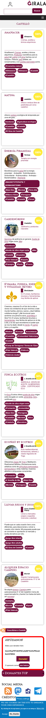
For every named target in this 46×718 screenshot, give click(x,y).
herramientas (9, 320)
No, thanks (14, 714)
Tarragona (26, 194)
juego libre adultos (14, 543)
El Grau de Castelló (14, 131)
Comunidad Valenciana (28, 336)
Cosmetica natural (14, 66)
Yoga (24, 462)
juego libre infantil (13, 538)
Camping (23, 589)
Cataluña (10, 422)
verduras (10, 121)
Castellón (10, 75)
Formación (11, 408)
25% (38, 285)
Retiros (9, 331)
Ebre (31, 417)
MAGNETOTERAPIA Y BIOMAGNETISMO (15, 184)
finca (9, 394)
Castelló (34, 70)
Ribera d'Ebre (12, 194)
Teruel (31, 199)
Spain (20, 264)
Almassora (11, 70)
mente (27, 325)
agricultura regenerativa (28, 466)
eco (14, 399)
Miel (20, 241)
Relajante (21, 177)
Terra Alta (33, 190)
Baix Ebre (10, 190)
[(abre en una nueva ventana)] (18, 691)
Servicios (8, 239)
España (25, 259)
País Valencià (12, 259)
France (30, 264)
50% (38, 220)
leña (35, 397)
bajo (20, 59)
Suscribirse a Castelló (16, 630)
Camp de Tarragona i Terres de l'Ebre (22, 345)
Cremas (18, 52)
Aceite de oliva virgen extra (17, 250)
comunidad (24, 408)
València (25, 350)
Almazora (23, 70)
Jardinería (10, 245)
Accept (4, 714)
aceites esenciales (27, 61)
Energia (19, 331)
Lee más (30, 84)
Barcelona (22, 422)
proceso (10, 596)
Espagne (10, 264)
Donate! (23, 658)
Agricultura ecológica (27, 121)
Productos (18, 54)
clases (16, 462)
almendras (28, 397)
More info (40, 708)
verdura (14, 115)
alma (23, 57)
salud (6, 57)
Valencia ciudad (13, 355)
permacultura (9, 468)
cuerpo (15, 57)
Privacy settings (23, 698)
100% (38, 34)
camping (10, 600)
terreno (16, 589)
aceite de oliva (28, 394)
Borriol (9, 605)
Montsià (22, 190)
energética (31, 315)
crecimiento (32, 331)
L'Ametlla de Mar (13, 480)
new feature (24, 665)
